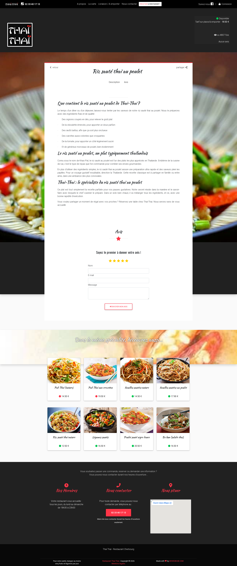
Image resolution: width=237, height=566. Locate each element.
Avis (126, 82)
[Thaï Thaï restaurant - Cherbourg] (20, 29)
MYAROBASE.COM (176, 561)
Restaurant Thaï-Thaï (110, 561)
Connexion (226, 4)
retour (55, 67)
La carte (92, 3)
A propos (81, 3)
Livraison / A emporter (109, 3)
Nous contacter (129, 3)
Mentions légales (118, 563)
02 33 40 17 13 (32, 4)
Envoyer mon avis (119, 306)
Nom (90, 265)
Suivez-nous (204, 4)
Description (114, 82)
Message (92, 284)
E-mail (91, 275)
